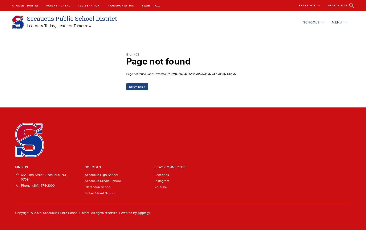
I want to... (151, 5)
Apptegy (144, 213)
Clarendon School (98, 187)
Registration (89, 5)
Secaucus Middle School (103, 181)
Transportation (120, 5)
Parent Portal (58, 5)
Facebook (162, 175)
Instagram (162, 181)
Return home (137, 86)
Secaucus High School (101, 175)
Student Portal (25, 5)
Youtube (161, 187)
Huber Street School (100, 193)
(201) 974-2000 (43, 185)
